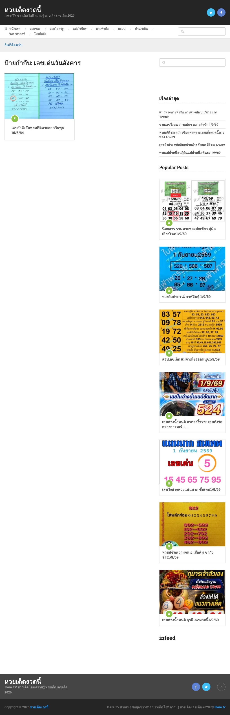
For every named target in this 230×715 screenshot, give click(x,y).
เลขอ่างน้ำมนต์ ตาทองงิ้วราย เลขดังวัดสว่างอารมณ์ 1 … (192, 424)
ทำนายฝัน (141, 29)
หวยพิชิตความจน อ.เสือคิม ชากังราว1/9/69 (187, 554)
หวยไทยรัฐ (57, 29)
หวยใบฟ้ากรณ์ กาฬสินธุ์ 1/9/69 (186, 296)
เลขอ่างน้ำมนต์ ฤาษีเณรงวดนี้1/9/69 (190, 619)
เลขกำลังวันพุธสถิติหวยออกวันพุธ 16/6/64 (37, 130)
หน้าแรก (14, 29)
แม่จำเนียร (79, 29)
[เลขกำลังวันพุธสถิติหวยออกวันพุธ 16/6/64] (39, 96)
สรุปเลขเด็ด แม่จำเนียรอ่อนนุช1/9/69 (191, 359)
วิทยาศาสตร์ (17, 34)
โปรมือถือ (40, 34)
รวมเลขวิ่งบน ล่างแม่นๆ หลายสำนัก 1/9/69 (188, 124)
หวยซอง (35, 29)
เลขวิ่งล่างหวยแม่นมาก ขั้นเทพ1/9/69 (191, 489)
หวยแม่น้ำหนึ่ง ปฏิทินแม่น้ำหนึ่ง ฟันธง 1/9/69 (190, 152)
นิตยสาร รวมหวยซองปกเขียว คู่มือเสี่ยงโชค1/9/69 (189, 231)
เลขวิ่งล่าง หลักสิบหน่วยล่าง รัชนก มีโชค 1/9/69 (192, 145)
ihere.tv (220, 707)
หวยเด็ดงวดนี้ (22, 10)
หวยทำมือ (102, 29)
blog (122, 29)
